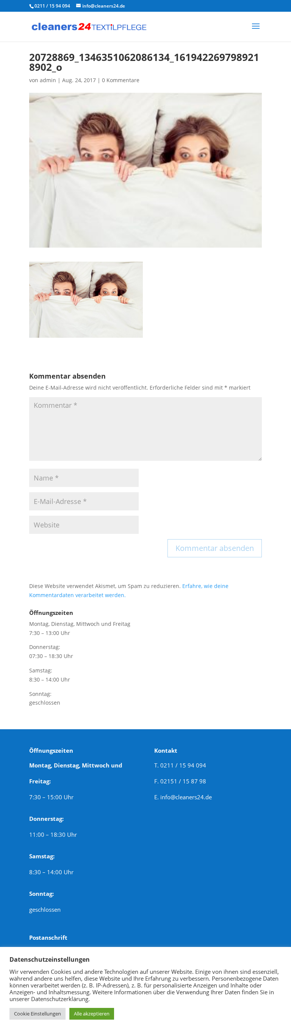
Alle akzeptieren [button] (92, 1013)
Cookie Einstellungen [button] (37, 1013)
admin (48, 80)
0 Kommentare (120, 80)
